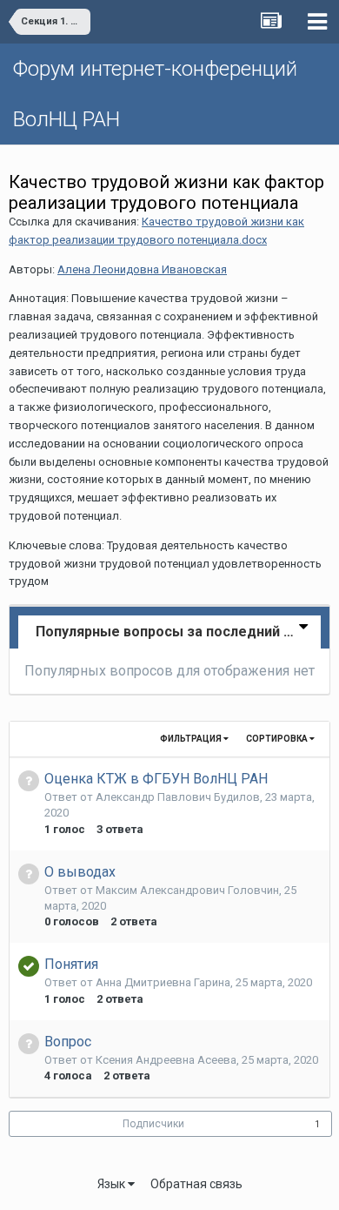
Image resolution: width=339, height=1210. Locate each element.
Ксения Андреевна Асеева (166, 1059)
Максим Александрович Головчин (187, 890)
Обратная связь (196, 1184)
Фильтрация (191, 738)
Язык (112, 1184)
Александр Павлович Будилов (178, 796)
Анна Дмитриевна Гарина (163, 982)
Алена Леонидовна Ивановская (142, 269)
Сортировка (277, 738)
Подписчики (153, 1124)
